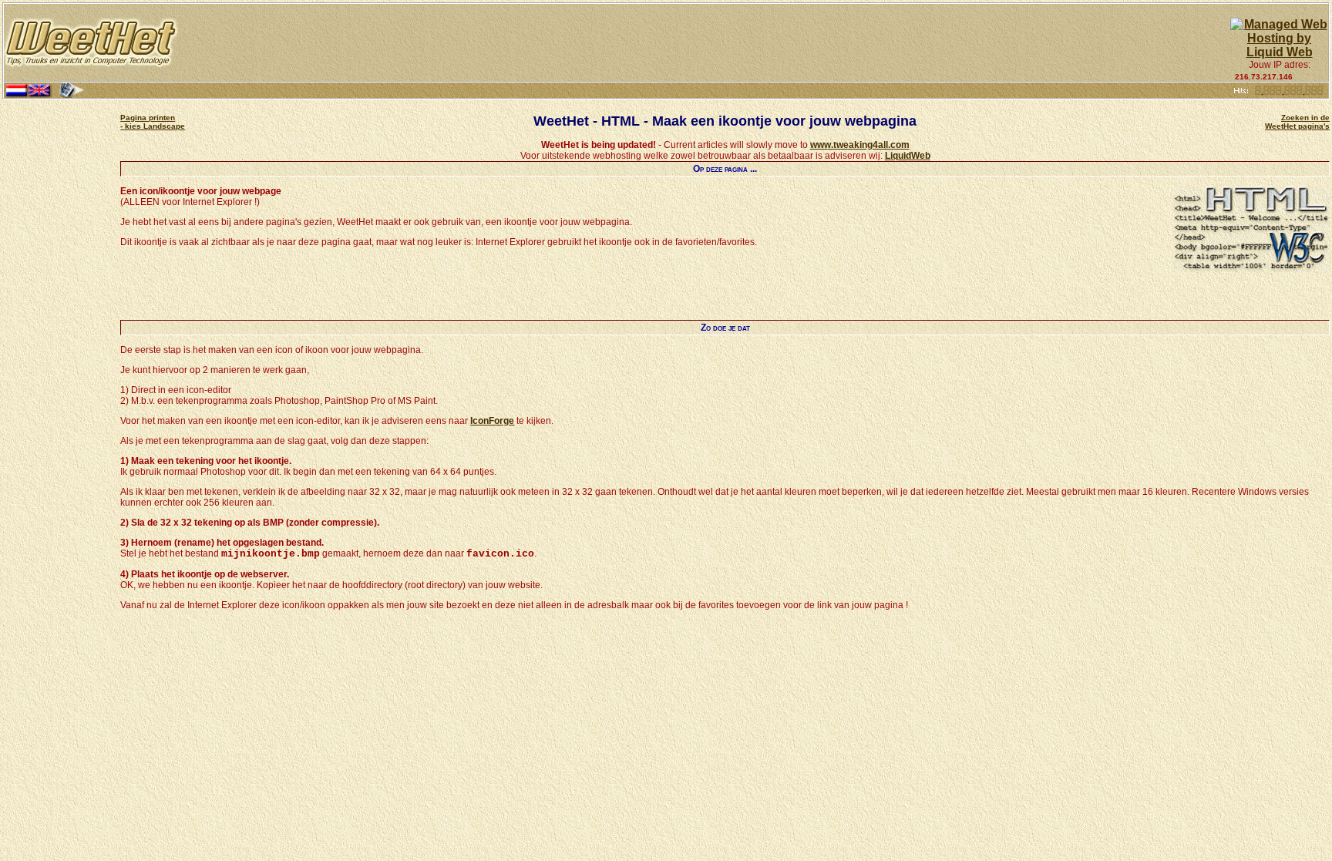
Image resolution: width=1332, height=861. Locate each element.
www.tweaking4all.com (860, 145)
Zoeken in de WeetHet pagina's (1297, 121)
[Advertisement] (704, 42)
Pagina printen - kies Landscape (152, 121)
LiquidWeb (907, 155)
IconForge (492, 420)
